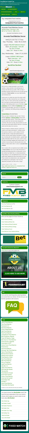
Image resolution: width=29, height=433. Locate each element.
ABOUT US (22, 11)
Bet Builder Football (6, 403)
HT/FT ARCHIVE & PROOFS (12, 9)
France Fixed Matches (7, 376)
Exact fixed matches (6, 374)
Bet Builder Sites (5, 408)
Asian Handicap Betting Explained (9, 224)
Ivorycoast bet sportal (6, 378)
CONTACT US (14, 14)
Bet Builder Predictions (7, 405)
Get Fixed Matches (6, 206)
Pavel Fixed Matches (6, 383)
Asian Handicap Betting (7, 219)
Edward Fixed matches (7, 355)
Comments (17, 31)
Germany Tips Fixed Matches (8, 350)
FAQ (16, 11)
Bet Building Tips (5, 413)
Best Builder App (5, 401)
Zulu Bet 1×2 (4, 366)
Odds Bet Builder (5, 415)
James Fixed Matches (7, 322)
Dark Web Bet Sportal (6, 369)
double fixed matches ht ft (10, 166)
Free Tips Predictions (8, 31)
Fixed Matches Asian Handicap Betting (10, 231)
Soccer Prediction (5, 362)
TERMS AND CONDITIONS (5, 14)
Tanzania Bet (4, 371)
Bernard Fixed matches (7, 353)
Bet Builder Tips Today (7, 410)
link (22, 297)
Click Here (4, 250)
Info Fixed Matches (6, 208)
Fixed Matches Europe (7, 373)
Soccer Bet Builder (6, 417)
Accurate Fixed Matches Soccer (12, 27)
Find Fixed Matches (6, 348)
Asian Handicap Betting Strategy (9, 226)
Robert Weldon (6, 29)
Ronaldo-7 (4, 381)
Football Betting (5, 114)
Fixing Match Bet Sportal (7, 385)
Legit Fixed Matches (6, 364)
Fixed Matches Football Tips (7, 1)
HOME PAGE (3, 9)
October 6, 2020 (15, 29)
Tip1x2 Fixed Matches (7, 352)
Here (2, 295)
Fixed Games (4, 346)
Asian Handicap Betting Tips (8, 221)
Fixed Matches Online (6, 357)
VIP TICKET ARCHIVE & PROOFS (6, 11)
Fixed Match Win (5, 379)
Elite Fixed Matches (6, 360)
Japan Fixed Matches (6, 367)
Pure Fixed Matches (6, 359)
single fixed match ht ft (11, 167)
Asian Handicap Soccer (7, 229)
